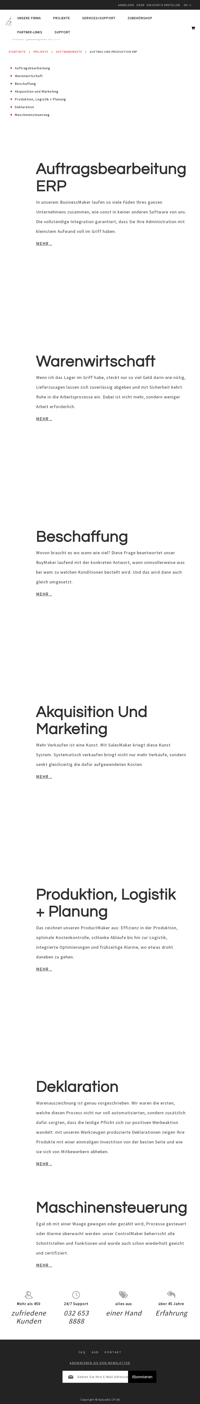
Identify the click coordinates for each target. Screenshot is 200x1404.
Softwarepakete (69, 51)
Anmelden (126, 5)
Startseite (17, 51)
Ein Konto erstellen (163, 5)
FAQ (82, 1352)
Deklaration (24, 107)
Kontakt (113, 1352)
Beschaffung (25, 83)
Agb (95, 1352)
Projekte (40, 51)
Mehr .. (44, 243)
